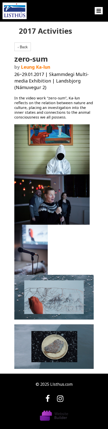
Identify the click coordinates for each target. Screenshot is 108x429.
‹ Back (23, 46)
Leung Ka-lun (35, 67)
